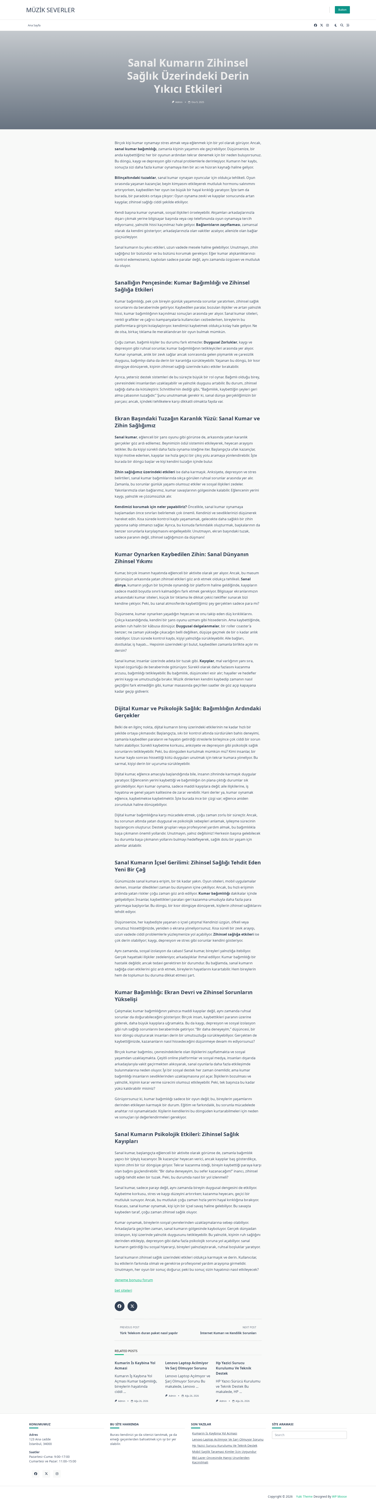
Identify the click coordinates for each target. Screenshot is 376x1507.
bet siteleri (123, 1290)
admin (178, 102)
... (124, 1391)
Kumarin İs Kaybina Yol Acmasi (214, 1433)
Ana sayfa (34, 25)
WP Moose (339, 1496)
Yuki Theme (304, 1496)
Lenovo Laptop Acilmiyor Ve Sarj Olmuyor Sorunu (228, 1439)
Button (342, 10)
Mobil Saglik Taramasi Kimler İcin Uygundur (224, 1452)
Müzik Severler (50, 10)
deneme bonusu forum (134, 1280)
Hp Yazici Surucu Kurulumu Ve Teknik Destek (233, 1368)
